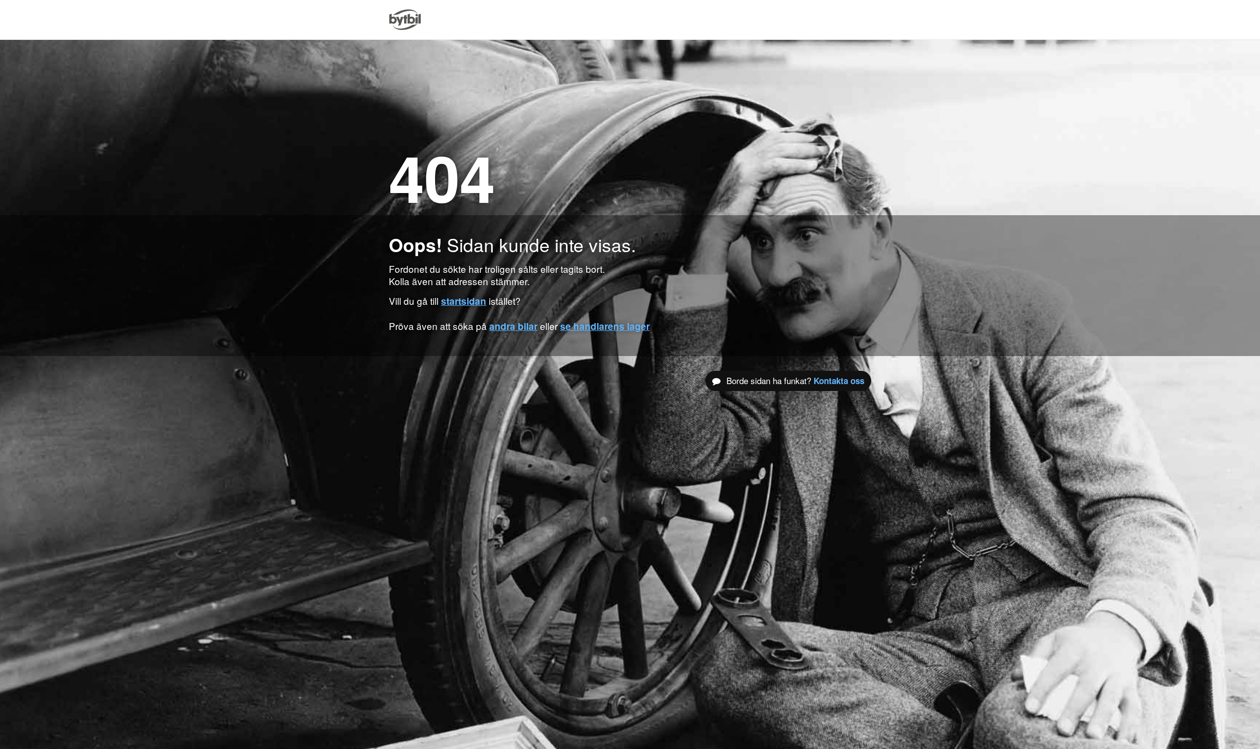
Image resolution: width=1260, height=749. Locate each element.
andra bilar (513, 326)
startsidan (463, 301)
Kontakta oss (839, 381)
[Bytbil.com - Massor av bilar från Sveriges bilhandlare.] (405, 19)
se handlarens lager (605, 326)
